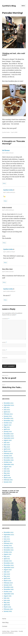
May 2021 (7, 427)
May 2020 (7, 447)
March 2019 (7, 477)
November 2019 (8, 460)
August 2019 (7, 466)
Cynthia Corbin (6, 132)
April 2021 (7, 429)
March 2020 (7, 451)
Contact (4, 626)
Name (4, 342)
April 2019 (7, 475)
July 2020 (6, 442)
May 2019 (7, 473)
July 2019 (6, 469)
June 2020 (7, 444)
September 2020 (9, 438)
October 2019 (8, 462)
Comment (5, 318)
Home (4, 618)
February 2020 (8, 453)
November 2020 (9, 436)
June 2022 (7, 409)
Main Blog (5, 622)
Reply (4, 183)
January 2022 (8, 416)
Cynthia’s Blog (9, 6)
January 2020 (8, 455)
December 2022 (8, 403)
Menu (23, 5)
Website (4, 357)
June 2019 (7, 471)
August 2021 (7, 425)
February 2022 (8, 414)
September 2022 (9, 405)
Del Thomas (6, 150)
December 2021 (8, 418)
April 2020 (7, 449)
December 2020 (8, 433)
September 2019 (9, 464)
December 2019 (8, 458)
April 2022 (7, 412)
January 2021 (8, 431)
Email (4, 350)
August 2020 (8, 440)
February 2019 (8, 480)
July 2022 (6, 407)
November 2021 (8, 420)
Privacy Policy (14, 631)
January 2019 (8, 482)
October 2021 (8, 423)
